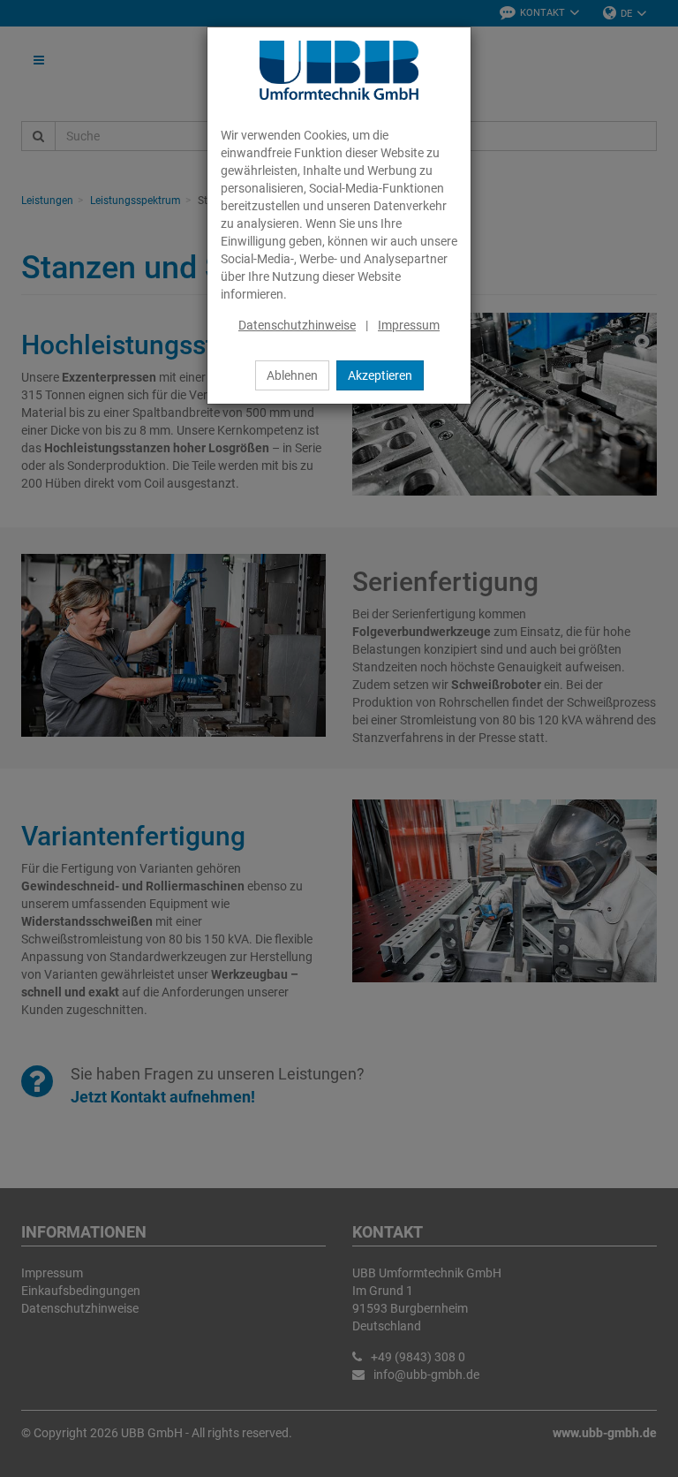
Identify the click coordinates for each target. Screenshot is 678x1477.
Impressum (409, 325)
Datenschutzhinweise (297, 325)
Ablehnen (292, 375)
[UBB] (339, 70)
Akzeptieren (380, 375)
